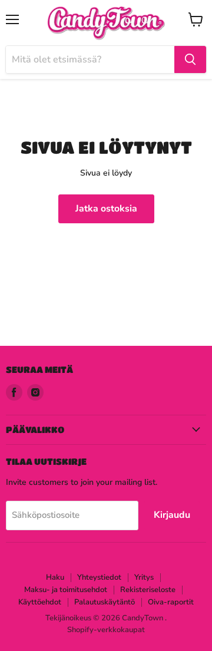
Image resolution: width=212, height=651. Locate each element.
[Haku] (190, 59)
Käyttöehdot (39, 602)
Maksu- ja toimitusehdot (65, 589)
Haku (55, 577)
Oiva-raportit (171, 602)
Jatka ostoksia (106, 208)
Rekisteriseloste (147, 589)
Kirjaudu (172, 514)
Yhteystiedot (99, 577)
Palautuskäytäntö (104, 602)
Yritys (144, 577)
